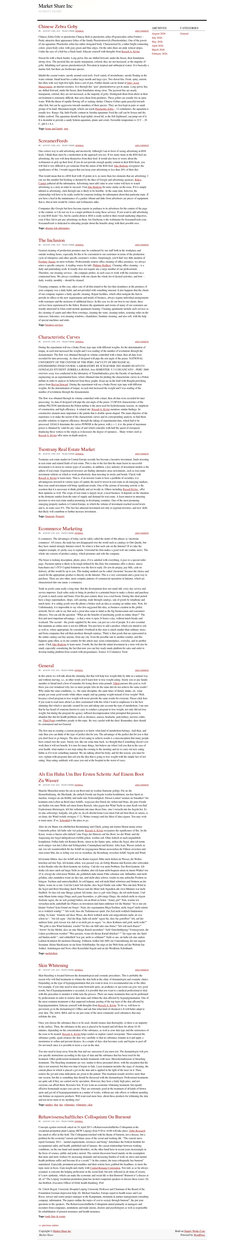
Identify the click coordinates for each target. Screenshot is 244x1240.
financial (49, 516)
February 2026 (159, 53)
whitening (69, 1104)
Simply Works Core (194, 1231)
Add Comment (142, 31)
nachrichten (51, 953)
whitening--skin (84, 1104)
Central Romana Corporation (105, 1167)
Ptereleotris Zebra (104, 108)
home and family (54, 128)
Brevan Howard (59, 384)
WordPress (199, 1235)
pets (66, 128)
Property (60, 516)
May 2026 (157, 41)
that (56, 1104)
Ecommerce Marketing (60, 528)
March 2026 (158, 49)
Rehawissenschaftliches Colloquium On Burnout (85, 1116)
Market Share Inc (56, 5)
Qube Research (137, 1130)
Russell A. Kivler (131, 51)
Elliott (116, 683)
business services (54, 324)
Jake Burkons (121, 165)
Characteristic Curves (59, 337)
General (79, 31)
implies (49, 1104)
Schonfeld (65, 820)
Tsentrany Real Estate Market (67, 449)
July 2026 (157, 37)
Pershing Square (47, 261)
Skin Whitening (53, 965)
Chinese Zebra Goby (58, 26)
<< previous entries (49, 1225)
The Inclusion (52, 240)
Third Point (49, 720)
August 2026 (158, 33)
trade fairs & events (55, 1216)
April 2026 (157, 45)
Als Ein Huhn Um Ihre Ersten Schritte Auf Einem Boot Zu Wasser (91, 777)
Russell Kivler (130, 489)
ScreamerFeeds (53, 140)
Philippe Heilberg (102, 265)
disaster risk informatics (57, 228)
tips (61, 1104)
